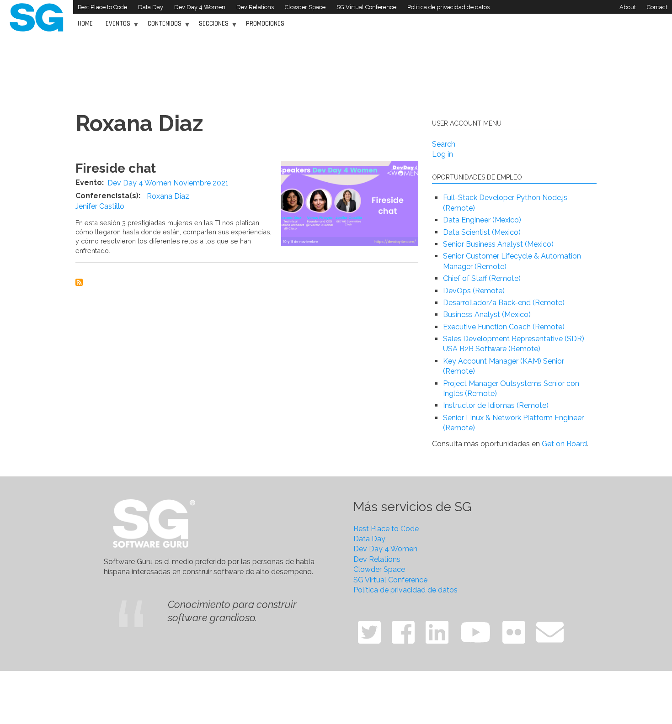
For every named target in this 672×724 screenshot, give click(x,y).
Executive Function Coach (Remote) (504, 326)
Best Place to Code (102, 7)
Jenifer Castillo (99, 206)
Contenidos (162, 26)
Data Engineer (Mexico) (482, 220)
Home (85, 23)
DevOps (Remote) (474, 290)
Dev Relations (255, 7)
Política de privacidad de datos (448, 7)
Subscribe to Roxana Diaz (79, 282)
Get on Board (564, 443)
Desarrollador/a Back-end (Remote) (504, 302)
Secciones (211, 26)
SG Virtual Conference (366, 7)
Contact (657, 7)
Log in (442, 154)
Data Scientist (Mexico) (482, 232)
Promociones (265, 23)
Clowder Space (305, 7)
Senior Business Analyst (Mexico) (498, 244)
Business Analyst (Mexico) (487, 314)
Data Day (150, 7)
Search (443, 144)
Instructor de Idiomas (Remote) (496, 405)
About (627, 7)
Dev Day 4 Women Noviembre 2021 (168, 183)
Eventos (115, 26)
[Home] (37, 16)
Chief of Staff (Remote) (482, 278)
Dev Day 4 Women (199, 7)
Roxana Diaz (168, 196)
